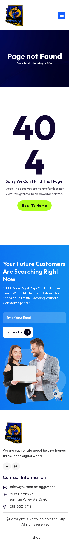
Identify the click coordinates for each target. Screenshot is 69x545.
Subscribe (15, 332)
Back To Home (34, 205)
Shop (36, 537)
